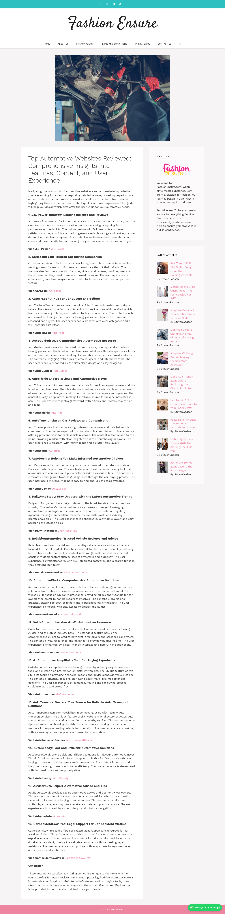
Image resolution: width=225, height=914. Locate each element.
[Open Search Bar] (180, 43)
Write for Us (142, 44)
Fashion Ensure (113, 24)
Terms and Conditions (114, 44)
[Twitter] (120, 4)
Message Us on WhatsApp (207, 907)
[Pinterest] (113, 4)
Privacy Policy (84, 44)
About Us (63, 44)
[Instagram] (107, 4)
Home (47, 44)
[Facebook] (100, 4)
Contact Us (164, 44)
